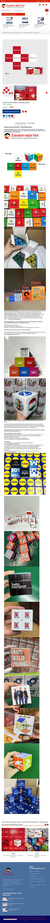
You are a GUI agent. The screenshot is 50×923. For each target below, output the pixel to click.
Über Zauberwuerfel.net (35, 873)
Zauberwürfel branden (9, 321)
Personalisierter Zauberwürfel (28, 129)
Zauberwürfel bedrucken (22, 321)
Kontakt (32, 887)
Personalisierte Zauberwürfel (20, 917)
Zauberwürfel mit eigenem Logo (12, 129)
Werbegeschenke (37, 332)
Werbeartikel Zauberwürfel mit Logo (38, 885)
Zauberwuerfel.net (41, 917)
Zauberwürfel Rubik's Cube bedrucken (31, 32)
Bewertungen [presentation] (31, 123)
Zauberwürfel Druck (18, 32)
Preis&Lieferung (33, 876)
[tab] (20, 123)
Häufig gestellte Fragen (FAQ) (36, 878)
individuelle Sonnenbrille (20, 426)
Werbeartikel (30, 332)
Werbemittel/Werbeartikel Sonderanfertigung (15, 420)
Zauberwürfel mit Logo (23, 322)
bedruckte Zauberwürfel (8, 32)
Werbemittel (24, 332)
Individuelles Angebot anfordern (11, 111)
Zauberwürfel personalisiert (35, 321)
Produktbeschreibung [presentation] (20, 123)
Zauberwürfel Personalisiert (30, 130)
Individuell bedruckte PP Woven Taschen (28, 425)
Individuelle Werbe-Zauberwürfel (10, 919)
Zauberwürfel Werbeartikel (10, 322)
